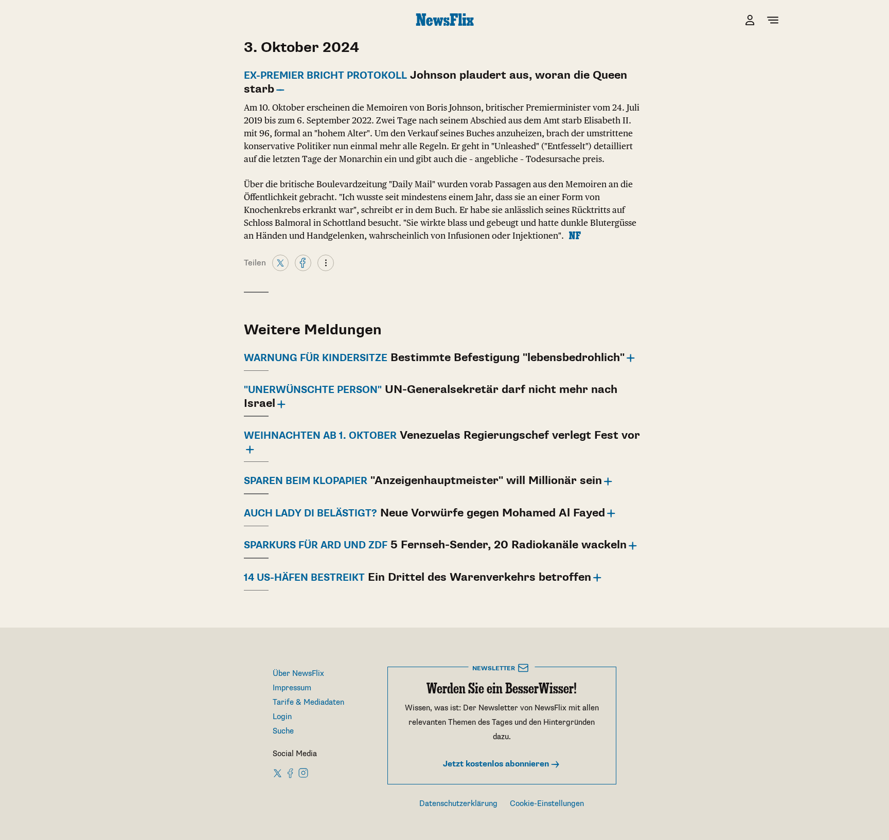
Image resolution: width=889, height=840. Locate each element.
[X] (280, 262)
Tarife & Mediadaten (308, 702)
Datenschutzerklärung (458, 804)
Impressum (292, 688)
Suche (283, 731)
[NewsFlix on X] (278, 772)
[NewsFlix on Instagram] (303, 772)
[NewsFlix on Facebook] (290, 772)
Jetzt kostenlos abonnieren (497, 764)
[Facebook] (303, 262)
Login (282, 717)
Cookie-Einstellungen (547, 804)
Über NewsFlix (298, 673)
